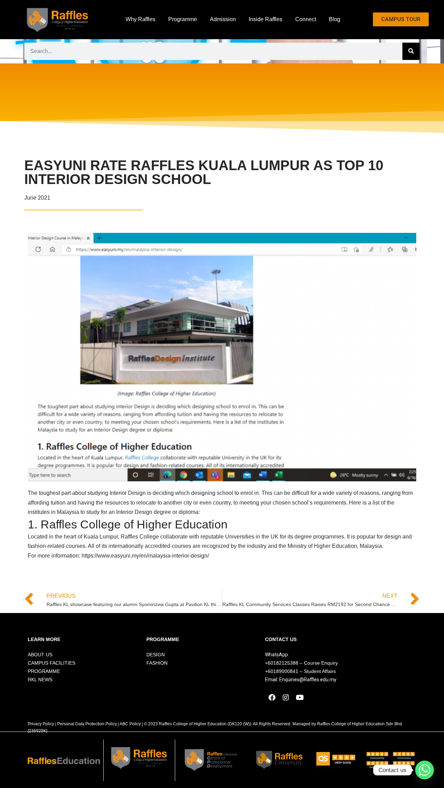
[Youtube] (300, 697)
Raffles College (140, 537)
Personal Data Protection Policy (87, 723)
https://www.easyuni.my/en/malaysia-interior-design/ (146, 556)
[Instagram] (286, 697)
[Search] (411, 51)
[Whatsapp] (424, 770)
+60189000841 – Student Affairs (300, 671)
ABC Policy (130, 723)
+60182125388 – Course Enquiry (301, 663)
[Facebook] (272, 697)
